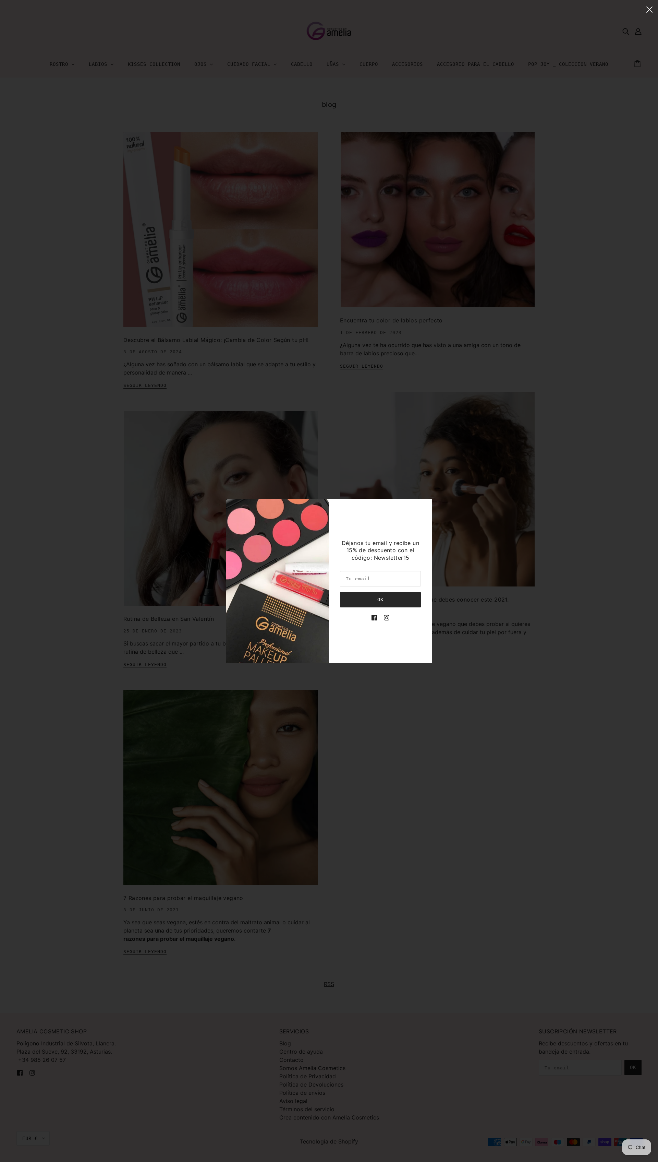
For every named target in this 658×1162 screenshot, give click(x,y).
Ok (380, 599)
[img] (374, 617)
